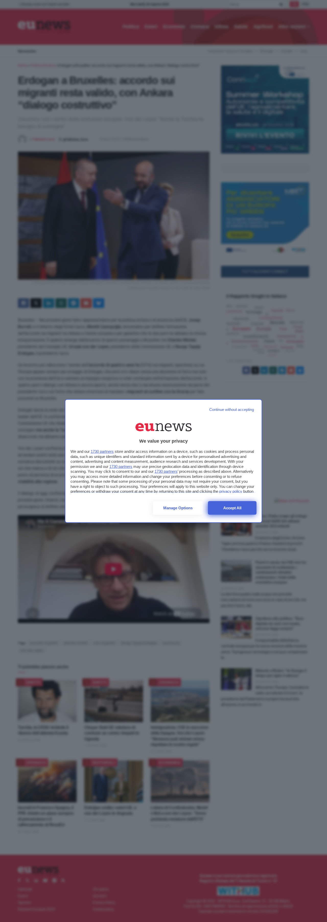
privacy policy (230, 491)
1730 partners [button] (102, 451)
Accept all (232, 508)
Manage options (178, 508)
